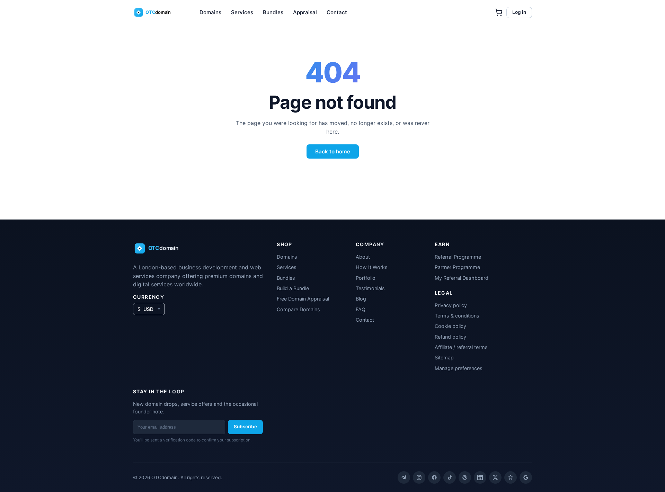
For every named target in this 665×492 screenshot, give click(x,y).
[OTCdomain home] (157, 12)
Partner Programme (457, 267)
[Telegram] (404, 477)
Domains (210, 12)
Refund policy (450, 337)
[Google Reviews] (526, 477)
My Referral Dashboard (461, 278)
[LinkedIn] (480, 477)
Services (242, 12)
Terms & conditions (457, 316)
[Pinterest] (465, 477)
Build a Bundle (293, 288)
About (363, 257)
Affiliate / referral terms (461, 347)
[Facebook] (434, 477)
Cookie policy (450, 326)
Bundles (273, 12)
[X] (495, 477)
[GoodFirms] (510, 477)
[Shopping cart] (498, 12)
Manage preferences (458, 368)
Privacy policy (451, 305)
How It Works (372, 267)
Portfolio (365, 278)
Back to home (332, 151)
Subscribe (245, 426)
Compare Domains (298, 309)
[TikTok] (449, 477)
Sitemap (444, 357)
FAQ (360, 309)
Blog (361, 299)
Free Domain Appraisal (303, 299)
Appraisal (305, 12)
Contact (337, 12)
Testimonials (370, 288)
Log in (519, 12)
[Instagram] (419, 477)
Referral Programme (458, 257)
